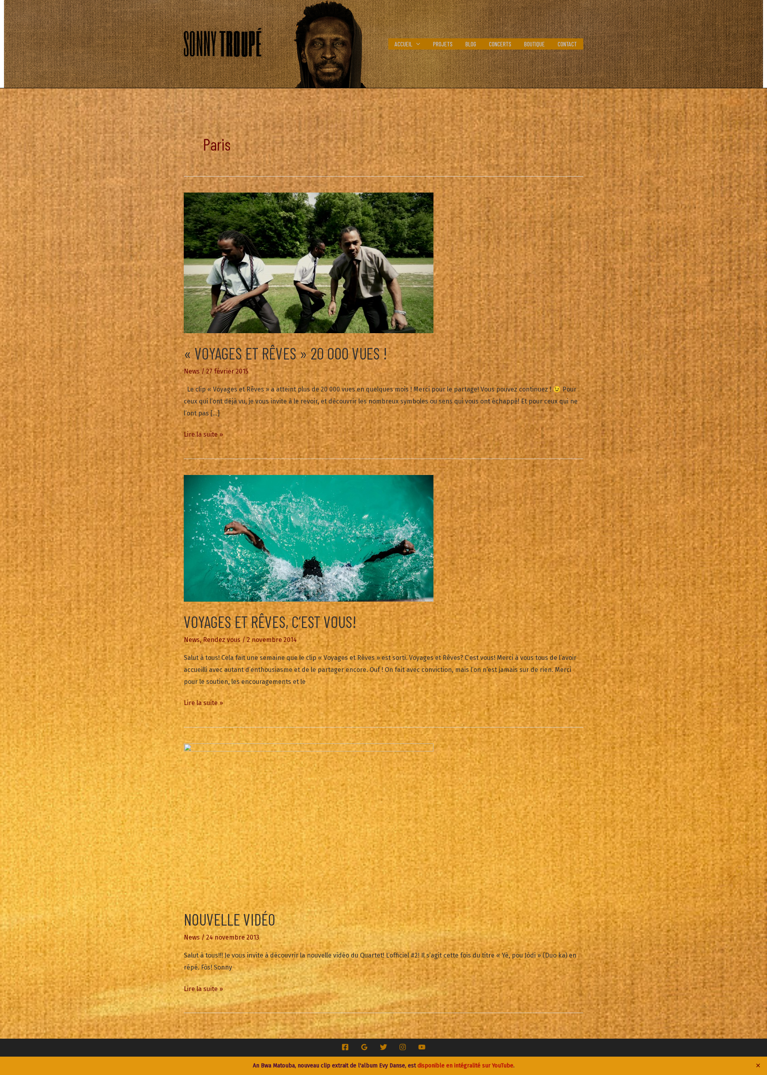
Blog (470, 44)
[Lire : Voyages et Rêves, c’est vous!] (308, 538)
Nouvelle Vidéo (229, 919)
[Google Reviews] (364, 1047)
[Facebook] (345, 1047)
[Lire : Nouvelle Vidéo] (308, 821)
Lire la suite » (203, 435)
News (192, 371)
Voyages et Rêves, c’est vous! (270, 621)
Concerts (500, 44)
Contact (567, 44)
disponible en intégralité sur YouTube (465, 1065)
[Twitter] (383, 1047)
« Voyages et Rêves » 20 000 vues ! (285, 353)
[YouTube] (421, 1047)
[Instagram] (402, 1047)
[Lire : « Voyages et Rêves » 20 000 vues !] (308, 262)
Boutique (534, 44)
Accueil (403, 44)
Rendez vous (221, 640)
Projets (443, 44)
